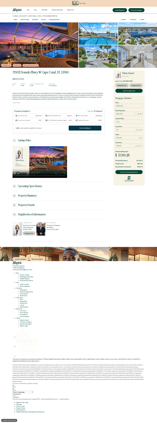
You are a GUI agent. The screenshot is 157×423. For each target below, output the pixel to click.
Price (117, 102)
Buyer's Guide (24, 275)
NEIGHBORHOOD (54, 19)
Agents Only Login (22, 402)
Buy (28, 10)
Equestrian (23, 301)
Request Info (29, 233)
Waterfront (23, 303)
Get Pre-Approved (129, 91)
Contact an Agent (136, 10)
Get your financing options (129, 172)
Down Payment (120, 110)
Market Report (24, 279)
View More (16, 102)
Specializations (57, 10)
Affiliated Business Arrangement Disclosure (30, 412)
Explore (44, 10)
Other (18, 318)
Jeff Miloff (49, 227)
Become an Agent (37, 259)
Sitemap (19, 404)
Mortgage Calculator (123, 98)
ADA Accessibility (33, 383)
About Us (70, 10)
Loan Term (118, 126)
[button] (30, 111)
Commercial (24, 294)
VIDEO (15, 19)
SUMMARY (35, 19)
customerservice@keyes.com (22, 270)
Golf (21, 299)
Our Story (23, 311)
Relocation (23, 290)
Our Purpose (24, 312)
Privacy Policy (16, 383)
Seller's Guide (24, 284)
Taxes (117, 134)
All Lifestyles (24, 307)
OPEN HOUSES (24, 19)
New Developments (26, 292)
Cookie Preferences (9, 420)
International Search (26, 280)
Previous (3, 45)
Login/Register (120, 10)
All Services (23, 296)
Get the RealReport (85, 128)
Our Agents (23, 314)
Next (153, 45)
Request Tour (122, 85)
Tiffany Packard (28, 227)
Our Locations (24, 316)
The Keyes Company (29, 225)
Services (19, 288)
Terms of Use (20, 406)
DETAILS (43, 19)
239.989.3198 (27, 229)
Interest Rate (119, 118)
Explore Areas (24, 320)
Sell (35, 10)
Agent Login (24, 326)
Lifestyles (19, 297)
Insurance (118, 142)
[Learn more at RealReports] (98, 111)
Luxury (22, 305)
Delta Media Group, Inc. (52, 399)
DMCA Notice (24, 383)
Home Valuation (25, 286)
